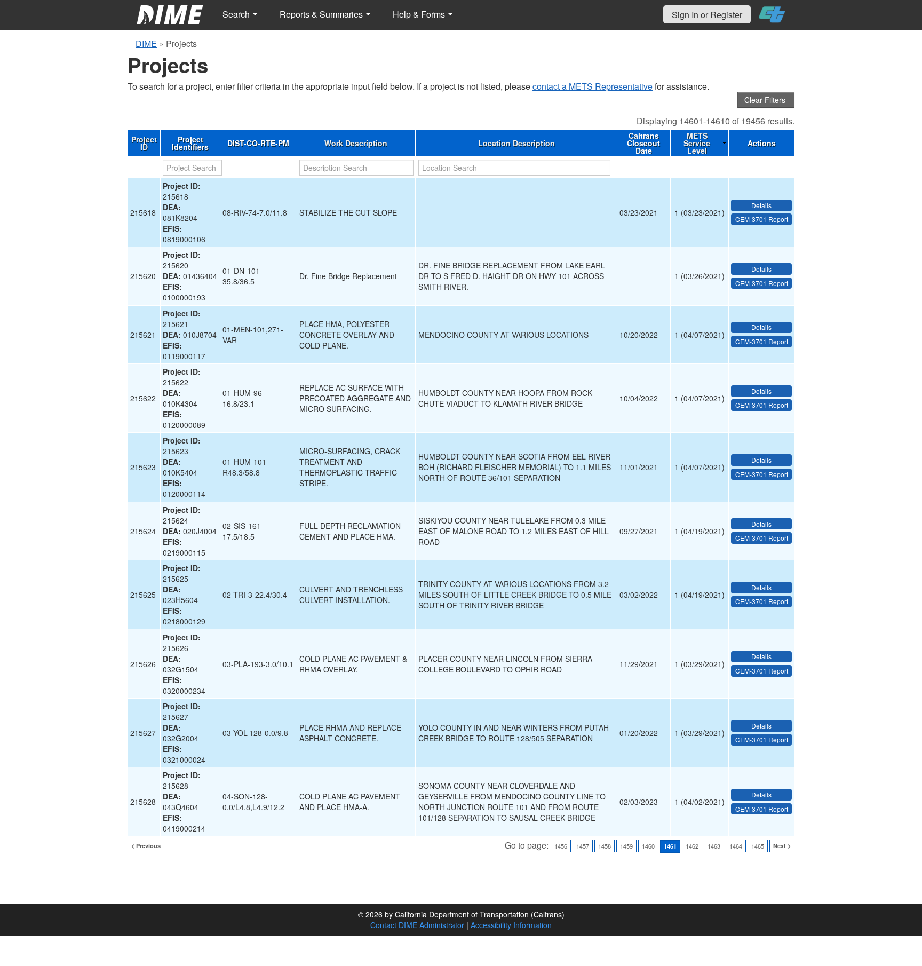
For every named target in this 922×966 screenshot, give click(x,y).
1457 (582, 846)
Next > (782, 846)
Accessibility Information (511, 925)
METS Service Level (696, 143)
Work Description (355, 143)
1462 (692, 846)
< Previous (146, 846)
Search (237, 14)
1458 (604, 846)
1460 (648, 846)
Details (761, 205)
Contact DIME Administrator (417, 925)
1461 (670, 846)
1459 (626, 846)
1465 (757, 846)
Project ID (144, 143)
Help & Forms (420, 14)
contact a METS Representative (592, 86)
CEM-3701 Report (761, 219)
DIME (146, 43)
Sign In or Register (707, 15)
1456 (560, 846)
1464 (735, 846)
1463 (714, 846)
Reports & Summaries (322, 14)
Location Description (516, 143)
